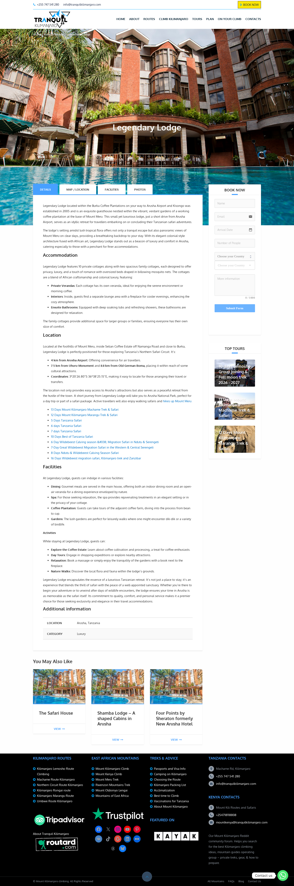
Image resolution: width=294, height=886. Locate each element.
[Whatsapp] (282, 875)
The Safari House (56, 713)
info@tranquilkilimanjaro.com (236, 784)
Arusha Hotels (54, 34)
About (134, 19)
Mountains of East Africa (112, 796)
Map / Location (77, 189)
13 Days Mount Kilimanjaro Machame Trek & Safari (85, 409)
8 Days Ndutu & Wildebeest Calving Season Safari (85, 453)
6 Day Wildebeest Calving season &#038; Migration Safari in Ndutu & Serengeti (105, 442)
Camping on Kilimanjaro (170, 774)
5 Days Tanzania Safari (66, 420)
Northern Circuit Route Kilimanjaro (60, 785)
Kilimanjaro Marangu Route (55, 796)
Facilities (112, 189)
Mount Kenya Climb (109, 774)
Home (120, 19)
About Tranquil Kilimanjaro (51, 834)
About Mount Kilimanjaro (171, 806)
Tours (197, 19)
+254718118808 (226, 815)
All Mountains (216, 881)
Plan (210, 19)
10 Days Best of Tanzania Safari (72, 436)
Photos (140, 189)
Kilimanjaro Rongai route (54, 790)
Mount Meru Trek (107, 779)
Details (45, 189)
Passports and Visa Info (170, 769)
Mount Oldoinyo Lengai (112, 790)
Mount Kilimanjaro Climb (112, 769)
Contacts (253, 19)
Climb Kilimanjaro (173, 19)
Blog (241, 881)
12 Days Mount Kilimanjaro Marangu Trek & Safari (84, 415)
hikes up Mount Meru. (177, 401)
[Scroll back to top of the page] (147, 877)
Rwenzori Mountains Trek (113, 785)
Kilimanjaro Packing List (170, 785)
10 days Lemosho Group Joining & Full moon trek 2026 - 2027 (235, 374)
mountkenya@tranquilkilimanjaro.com (241, 822)
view (57, 728)
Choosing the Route (167, 779)
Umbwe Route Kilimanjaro (54, 801)
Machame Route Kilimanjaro (56, 779)
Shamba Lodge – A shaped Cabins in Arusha (116, 718)
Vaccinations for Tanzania (171, 801)
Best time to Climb (166, 796)
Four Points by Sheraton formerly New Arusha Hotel (174, 718)
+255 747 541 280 (228, 776)
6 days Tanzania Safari (66, 426)
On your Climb (229, 19)
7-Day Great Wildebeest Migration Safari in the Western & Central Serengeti (102, 447)
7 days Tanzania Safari (66, 431)
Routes (149, 19)
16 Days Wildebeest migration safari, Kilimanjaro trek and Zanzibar (96, 458)
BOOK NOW (251, 4)
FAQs (231, 881)
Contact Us (254, 881)
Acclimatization (164, 790)
